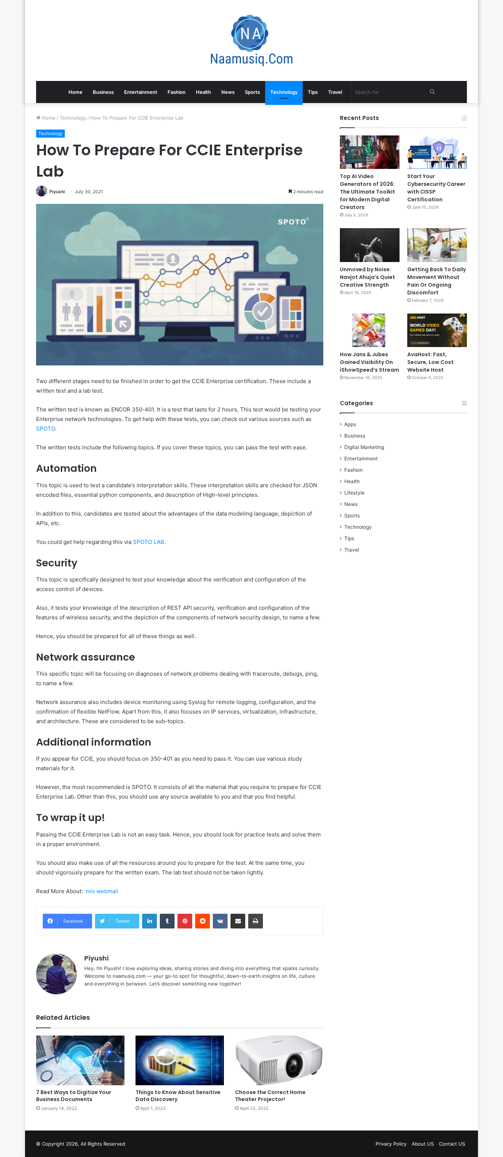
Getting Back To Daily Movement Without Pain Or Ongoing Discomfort (436, 281)
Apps (350, 424)
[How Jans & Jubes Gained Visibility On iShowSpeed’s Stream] (370, 330)
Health (203, 92)
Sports (252, 92)
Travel (335, 92)
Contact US (452, 1144)
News (228, 92)
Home (75, 92)
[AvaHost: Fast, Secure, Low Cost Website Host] (437, 330)
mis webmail (102, 891)
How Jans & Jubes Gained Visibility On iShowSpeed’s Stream (369, 362)
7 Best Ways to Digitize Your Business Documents (73, 1096)
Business (103, 92)
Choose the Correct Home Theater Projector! (270, 1096)
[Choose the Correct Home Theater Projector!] (279, 1060)
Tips (313, 92)
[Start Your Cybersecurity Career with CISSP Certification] (437, 152)
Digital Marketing (364, 447)
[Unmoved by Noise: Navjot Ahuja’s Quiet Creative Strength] (370, 245)
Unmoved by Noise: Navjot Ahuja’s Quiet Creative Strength (367, 277)
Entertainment (140, 92)
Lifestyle (354, 493)
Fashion (177, 92)
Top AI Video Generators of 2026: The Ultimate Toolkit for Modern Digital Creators (367, 192)
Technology (284, 92)
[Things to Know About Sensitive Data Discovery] (180, 1060)
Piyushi (57, 191)
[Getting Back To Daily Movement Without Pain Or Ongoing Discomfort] (437, 245)
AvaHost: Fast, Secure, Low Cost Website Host (430, 362)
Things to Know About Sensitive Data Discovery (178, 1096)
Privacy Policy (391, 1144)
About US (423, 1144)
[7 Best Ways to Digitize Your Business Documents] (80, 1060)
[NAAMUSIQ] (251, 40)
